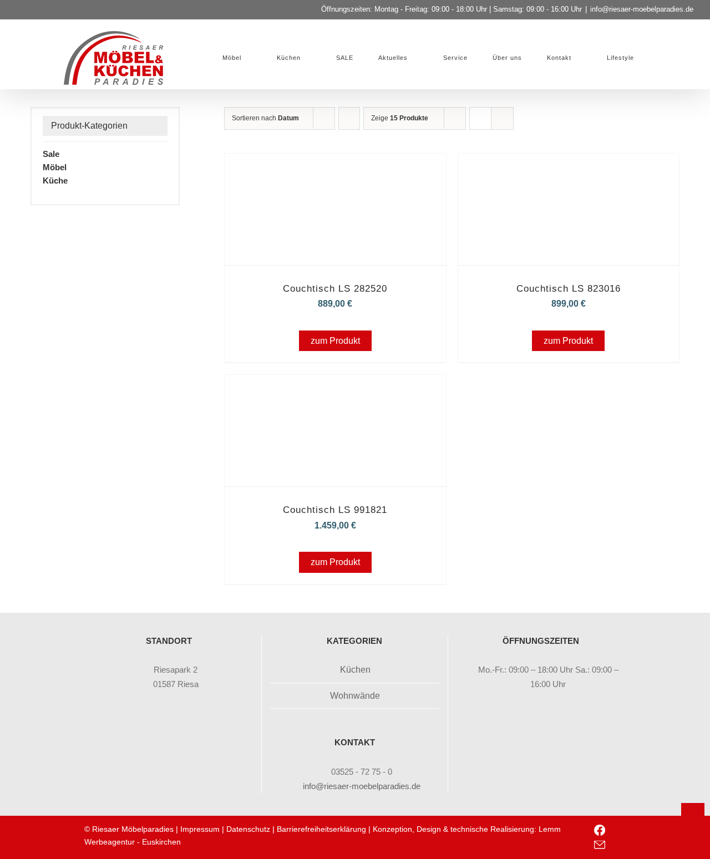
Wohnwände (355, 695)
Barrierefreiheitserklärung (321, 829)
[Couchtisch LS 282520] (335, 169)
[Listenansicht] (502, 118)
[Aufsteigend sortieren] (349, 118)
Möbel (55, 167)
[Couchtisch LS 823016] (568, 169)
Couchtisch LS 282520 (335, 288)
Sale (51, 154)
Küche (55, 180)
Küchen (355, 669)
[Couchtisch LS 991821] (335, 390)
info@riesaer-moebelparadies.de (641, 9)
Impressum (200, 829)
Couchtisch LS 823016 (568, 288)
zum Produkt (335, 340)
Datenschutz (248, 829)
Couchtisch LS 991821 (335, 510)
